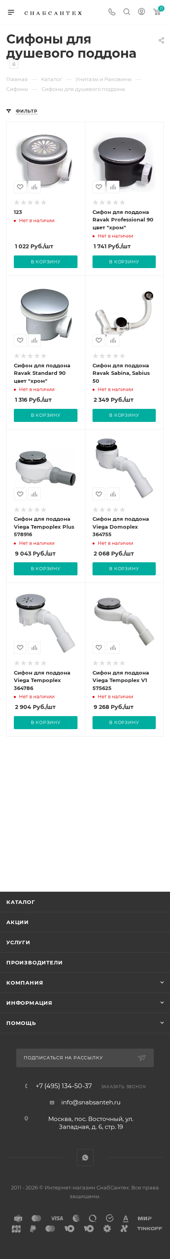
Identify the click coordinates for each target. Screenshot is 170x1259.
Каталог (20, 902)
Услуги (18, 942)
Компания (24, 982)
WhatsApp (85, 1157)
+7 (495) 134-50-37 (64, 1086)
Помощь (21, 1023)
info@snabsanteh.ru (91, 1102)
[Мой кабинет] (141, 12)
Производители (34, 962)
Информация (29, 1003)
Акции (17, 922)
